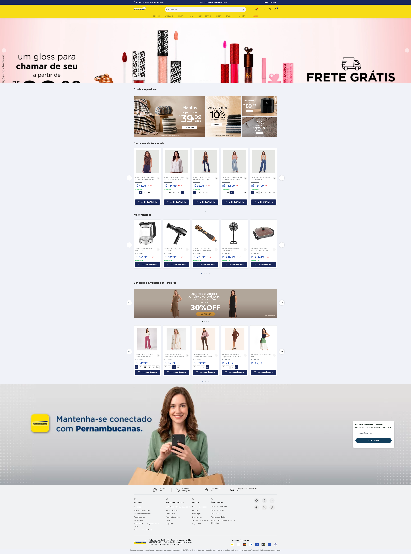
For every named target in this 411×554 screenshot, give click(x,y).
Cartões (195, 510)
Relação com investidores (143, 530)
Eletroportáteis (204, 16)
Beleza (218, 16)
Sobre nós (137, 507)
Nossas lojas (170, 514)
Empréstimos (197, 517)
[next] (281, 178)
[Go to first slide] (407, 50)
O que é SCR (196, 524)
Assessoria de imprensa (142, 514)
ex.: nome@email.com (365, 433)
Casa (191, 16)
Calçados (229, 16)
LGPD (168, 520)
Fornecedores (139, 520)
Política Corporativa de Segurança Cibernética (223, 522)
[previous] (129, 178)
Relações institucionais (142, 510)
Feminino (156, 16)
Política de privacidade (219, 507)
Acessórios (243, 16)
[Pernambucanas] (140, 9)
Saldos (255, 16)
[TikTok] (272, 507)
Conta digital (196, 514)
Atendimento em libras (173, 510)
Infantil (181, 16)
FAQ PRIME (169, 524)
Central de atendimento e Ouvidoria (178, 507)
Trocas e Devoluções (173, 517)
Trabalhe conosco (140, 517)
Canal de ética (216, 513)
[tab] (210, 80)
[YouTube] (272, 500)
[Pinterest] (256, 507)
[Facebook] (264, 500)
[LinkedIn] (264, 507)
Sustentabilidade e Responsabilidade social (146, 525)
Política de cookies (217, 510)
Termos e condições (218, 517)
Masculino (169, 16)
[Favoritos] (270, 9)
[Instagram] (256, 500)
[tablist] (205, 210)
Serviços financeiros (199, 507)
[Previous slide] (4, 50)
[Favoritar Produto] (158, 178)
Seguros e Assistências (200, 520)
